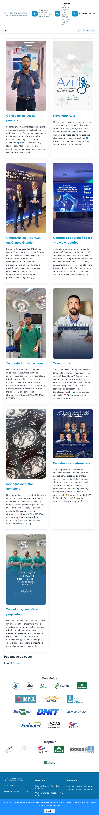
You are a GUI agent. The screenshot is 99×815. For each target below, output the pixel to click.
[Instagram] (83, 30)
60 (10, 663)
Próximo (16, 663)
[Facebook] (79, 30)
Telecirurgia (61, 363)
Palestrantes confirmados (71, 463)
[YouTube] (88, 30)
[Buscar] (93, 30)
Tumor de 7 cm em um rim (24, 363)
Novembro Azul (64, 115)
